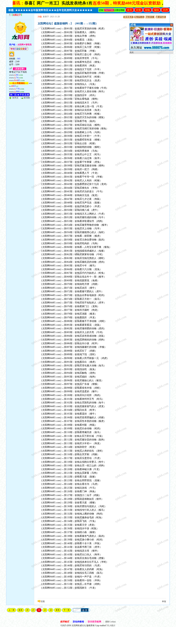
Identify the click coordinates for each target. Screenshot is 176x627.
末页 (58, 610)
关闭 (165, 10)
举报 (164, 601)
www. (16, 75)
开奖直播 (150, 17)
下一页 (66, 610)
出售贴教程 (139, 17)
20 (27, 610)
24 (51, 610)
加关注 (15, 98)
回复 (138, 10)
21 (33, 610)
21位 (40, 16)
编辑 (156, 10)
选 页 (84, 610)
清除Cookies (110, 621)
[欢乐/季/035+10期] (151, 50)
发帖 (147, 10)
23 (45, 610)
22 (39, 610)
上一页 (11, 610)
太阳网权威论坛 (79, 625)
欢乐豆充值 (128, 17)
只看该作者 (161, 17)
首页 (129, 10)
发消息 (27, 98)
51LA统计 (110, 625)
